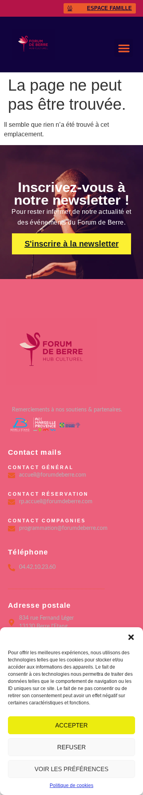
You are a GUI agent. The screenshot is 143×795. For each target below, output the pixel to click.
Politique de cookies (71, 785)
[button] (131, 637)
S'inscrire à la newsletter (72, 243)
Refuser (71, 747)
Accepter (71, 725)
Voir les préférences (71, 769)
